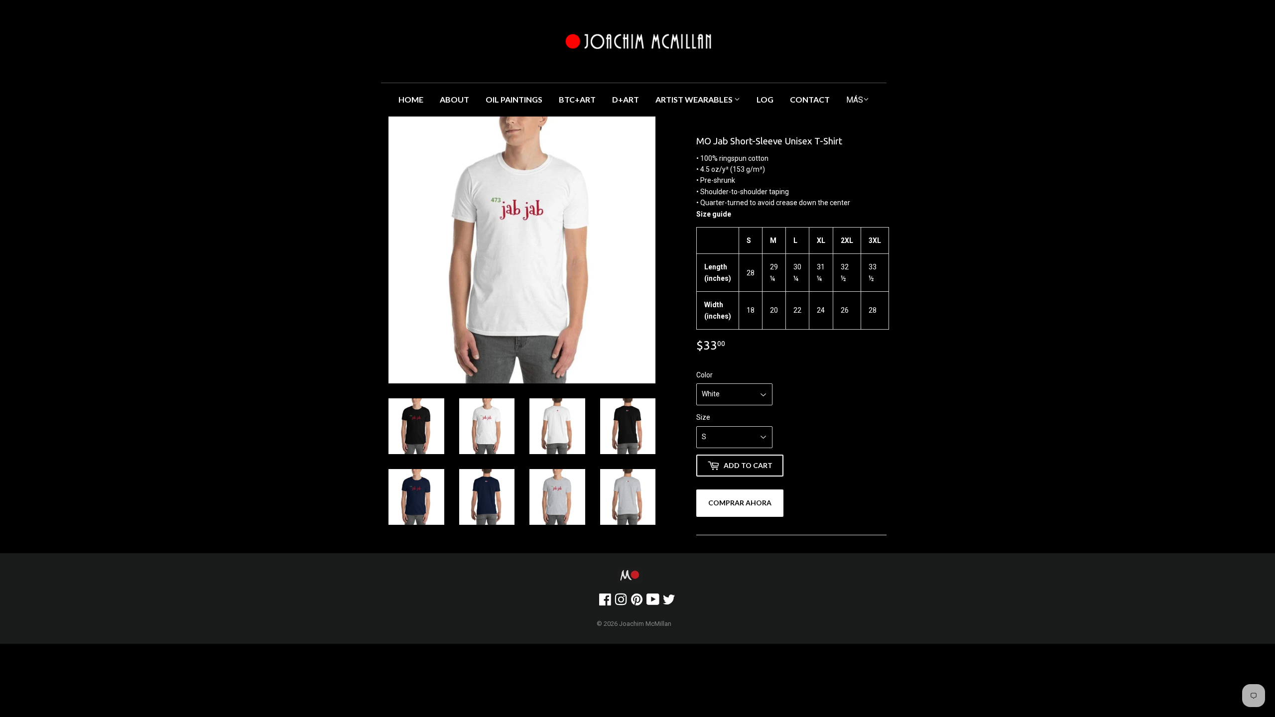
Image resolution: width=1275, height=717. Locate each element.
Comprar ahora (739, 502)
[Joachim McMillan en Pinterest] (637, 602)
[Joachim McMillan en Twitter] (669, 602)
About (454, 99)
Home (410, 99)
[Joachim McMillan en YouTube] (652, 602)
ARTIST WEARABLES (694, 99)
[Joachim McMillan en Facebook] (605, 602)
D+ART (625, 99)
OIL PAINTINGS (514, 99)
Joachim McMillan (645, 623)
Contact (810, 99)
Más (854, 100)
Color (704, 375)
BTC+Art (577, 99)
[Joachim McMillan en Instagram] (621, 602)
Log (765, 99)
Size (703, 417)
